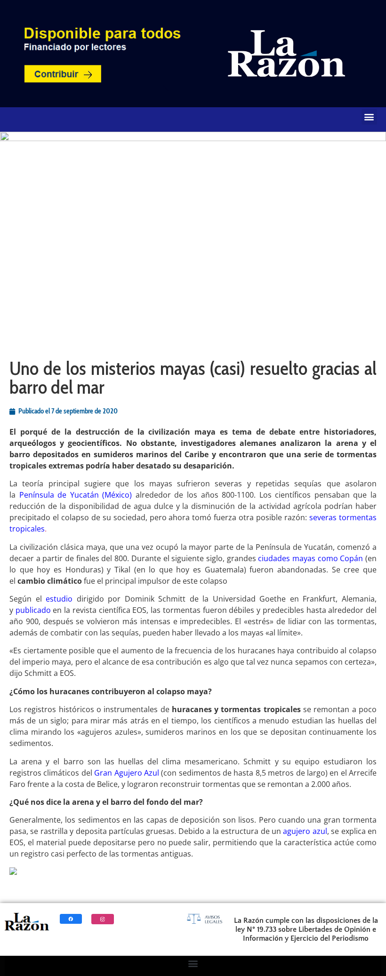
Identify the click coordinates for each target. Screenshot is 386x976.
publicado (33, 610)
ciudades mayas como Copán (310, 558)
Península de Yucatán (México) (75, 495)
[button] (369, 117)
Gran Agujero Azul (126, 773)
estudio (59, 599)
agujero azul (305, 831)
